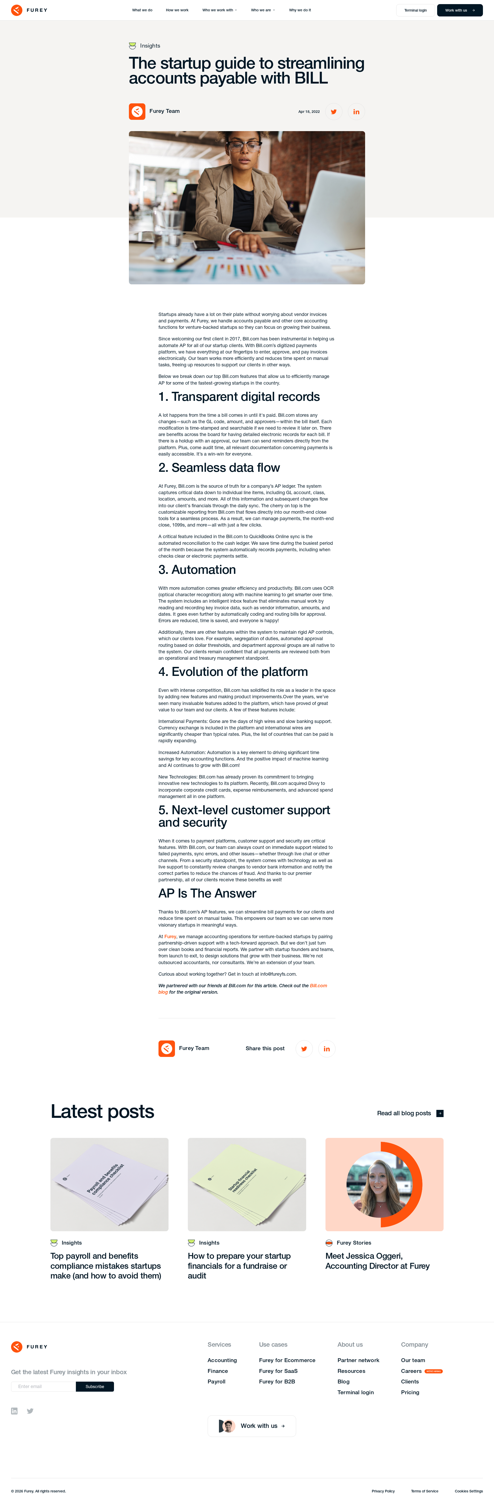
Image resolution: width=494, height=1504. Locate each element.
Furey (170, 937)
